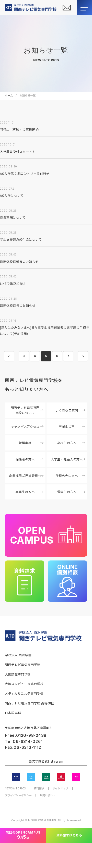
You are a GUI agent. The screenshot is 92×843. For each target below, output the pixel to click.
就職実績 (25, 443)
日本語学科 (13, 713)
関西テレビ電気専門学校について (25, 410)
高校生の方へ (67, 443)
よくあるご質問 (67, 410)
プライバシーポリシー (18, 795)
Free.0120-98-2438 (26, 735)
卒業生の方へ (25, 492)
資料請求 (39, 788)
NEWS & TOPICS (15, 788)
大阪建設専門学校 (18, 674)
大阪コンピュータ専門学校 (24, 683)
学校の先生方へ (67, 475)
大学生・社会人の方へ (67, 459)
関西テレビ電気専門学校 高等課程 (29, 703)
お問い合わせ (48, 795)
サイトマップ (60, 788)
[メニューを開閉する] (84, 7)
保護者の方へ (25, 459)
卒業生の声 (67, 426)
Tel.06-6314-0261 (23, 741)
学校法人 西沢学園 (18, 655)
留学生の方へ (67, 492)
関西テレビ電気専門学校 (22, 664)
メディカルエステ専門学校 (24, 693)
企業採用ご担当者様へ (25, 475)
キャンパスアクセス (25, 426)
